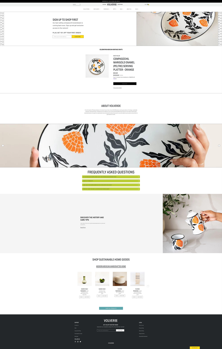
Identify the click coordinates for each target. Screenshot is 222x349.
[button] (86, 9)
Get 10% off (194, 347)
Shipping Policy (141, 333)
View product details (117, 87)
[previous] (74, 285)
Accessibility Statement (143, 336)
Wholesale (76, 336)
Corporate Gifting (78, 330)
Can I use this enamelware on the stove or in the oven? (97, 184)
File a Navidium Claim (78, 333)
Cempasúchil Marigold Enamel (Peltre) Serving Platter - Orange (124, 64)
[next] (148, 285)
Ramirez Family (84, 289)
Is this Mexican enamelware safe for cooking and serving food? (99, 176)
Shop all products (111, 308)
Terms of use (141, 325)
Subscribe (78, 36)
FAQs (75, 328)
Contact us (76, 325)
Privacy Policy (141, 328)
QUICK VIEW (87, 296)
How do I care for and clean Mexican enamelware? (96, 188)
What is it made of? (88, 180)
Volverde (120, 289)
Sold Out (124, 83)
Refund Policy (141, 330)
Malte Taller (116, 56)
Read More (83, 227)
